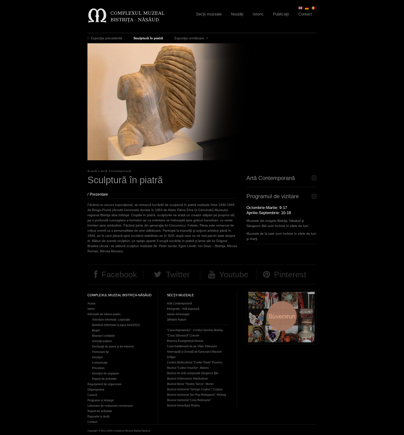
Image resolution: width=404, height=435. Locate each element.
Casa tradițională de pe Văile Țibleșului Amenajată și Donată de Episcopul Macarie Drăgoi (194, 352)
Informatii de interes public (104, 314)
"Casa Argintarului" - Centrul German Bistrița (195, 330)
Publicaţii (281, 14)
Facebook (119, 274)
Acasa (91, 303)
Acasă (92, 171)
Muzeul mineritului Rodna (183, 405)
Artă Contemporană (116, 171)
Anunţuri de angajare (105, 373)
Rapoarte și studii (98, 416)
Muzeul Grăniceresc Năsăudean (187, 378)
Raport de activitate (104, 378)
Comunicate (100, 362)
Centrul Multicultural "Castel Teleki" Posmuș (194, 362)
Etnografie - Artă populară (183, 309)
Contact (305, 14)
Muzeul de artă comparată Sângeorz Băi (192, 373)
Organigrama (95, 389)
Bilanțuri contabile (103, 335)
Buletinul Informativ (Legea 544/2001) (116, 325)
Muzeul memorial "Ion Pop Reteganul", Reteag (196, 394)
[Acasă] (126, 15)
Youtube (233, 274)
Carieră (92, 395)
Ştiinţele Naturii (176, 319)
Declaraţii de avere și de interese (113, 346)
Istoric (258, 14)
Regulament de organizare (104, 384)
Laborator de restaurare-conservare (110, 405)
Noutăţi (237, 14)
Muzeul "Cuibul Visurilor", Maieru (188, 367)
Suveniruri (281, 316)
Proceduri (98, 368)
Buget (96, 330)
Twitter (178, 274)
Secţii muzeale (209, 14)
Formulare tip (100, 352)
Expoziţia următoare (189, 38)
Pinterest (290, 274)
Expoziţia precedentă (106, 38)
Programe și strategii (100, 400)
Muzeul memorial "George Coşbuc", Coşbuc (195, 389)
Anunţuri (97, 357)
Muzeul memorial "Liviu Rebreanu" (189, 400)
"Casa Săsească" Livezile (183, 335)
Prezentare (101, 194)
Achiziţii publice (102, 341)
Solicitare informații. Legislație (111, 319)
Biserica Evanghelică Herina (185, 341)
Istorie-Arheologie (178, 314)
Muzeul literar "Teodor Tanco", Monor (190, 384)
